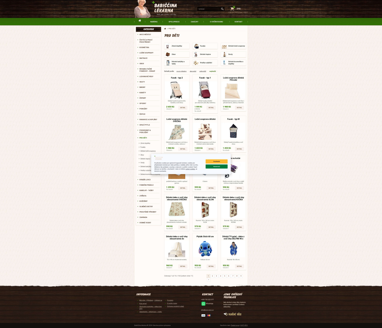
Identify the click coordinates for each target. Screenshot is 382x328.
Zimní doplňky (145, 143)
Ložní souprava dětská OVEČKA (176, 120)
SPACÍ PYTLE (144, 125)
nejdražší (212, 71)
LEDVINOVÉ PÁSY (146, 76)
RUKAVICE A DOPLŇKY (148, 119)
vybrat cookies (190, 169)
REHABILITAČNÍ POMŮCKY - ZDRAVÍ (147, 70)
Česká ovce (235, 325)
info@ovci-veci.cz (207, 310)
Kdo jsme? (143, 304)
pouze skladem (182, 71)
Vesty (142, 163)
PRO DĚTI (143, 138)
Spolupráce (174, 22)
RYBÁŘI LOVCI (145, 180)
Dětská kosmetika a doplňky (150, 174)
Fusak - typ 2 (177, 78)
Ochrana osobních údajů (175, 306)
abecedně (193, 71)
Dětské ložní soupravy (148, 151)
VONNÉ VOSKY (145, 223)
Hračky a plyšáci (146, 170)
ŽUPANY (142, 98)
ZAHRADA (143, 217)
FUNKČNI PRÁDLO (146, 185)
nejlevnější (202, 71)
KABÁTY (142, 93)
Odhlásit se (158, 300)
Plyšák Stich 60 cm (205, 236)
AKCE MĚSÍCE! (145, 34)
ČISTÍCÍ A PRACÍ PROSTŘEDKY (145, 41)
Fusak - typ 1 (205, 78)
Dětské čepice (145, 159)
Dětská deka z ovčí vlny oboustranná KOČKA (233, 198)
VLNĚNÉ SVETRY (146, 207)
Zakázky (194, 22)
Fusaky (142, 147)
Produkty (170, 300)
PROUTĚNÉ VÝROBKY (147, 212)
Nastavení (216, 166)
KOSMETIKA (144, 47)
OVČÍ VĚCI (244, 325)
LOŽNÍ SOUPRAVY (146, 53)
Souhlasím (216, 161)
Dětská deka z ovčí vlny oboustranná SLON (205, 198)
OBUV (141, 64)
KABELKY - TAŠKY (146, 190)
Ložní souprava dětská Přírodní (233, 79)
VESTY (142, 82)
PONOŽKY (143, 109)
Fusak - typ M (233, 119)
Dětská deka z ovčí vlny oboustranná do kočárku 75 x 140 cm (177, 238)
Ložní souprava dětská (205, 119)
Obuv (142, 155)
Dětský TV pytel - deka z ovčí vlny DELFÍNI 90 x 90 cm (233, 238)
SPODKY (142, 103)
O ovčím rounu (216, 22)
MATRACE (143, 58)
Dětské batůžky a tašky (148, 166)
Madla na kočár (233, 158)
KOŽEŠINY (143, 201)
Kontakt (238, 22)
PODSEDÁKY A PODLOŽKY (145, 131)
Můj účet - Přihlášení (146, 300)
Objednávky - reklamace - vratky (150, 312)
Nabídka (153, 22)
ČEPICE (142, 114)
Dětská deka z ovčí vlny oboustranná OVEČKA (177, 198)
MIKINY (142, 87)
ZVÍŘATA (142, 196)
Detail (182, 108)
